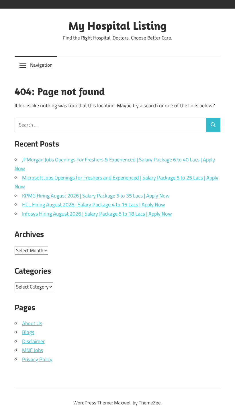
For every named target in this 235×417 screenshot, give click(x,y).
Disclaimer (33, 341)
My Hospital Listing (117, 25)
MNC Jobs (32, 350)
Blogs (28, 332)
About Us (32, 323)
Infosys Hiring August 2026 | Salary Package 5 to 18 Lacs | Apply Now (97, 214)
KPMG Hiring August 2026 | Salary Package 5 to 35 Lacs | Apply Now (96, 195)
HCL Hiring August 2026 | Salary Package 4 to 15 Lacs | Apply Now (93, 204)
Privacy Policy (37, 359)
